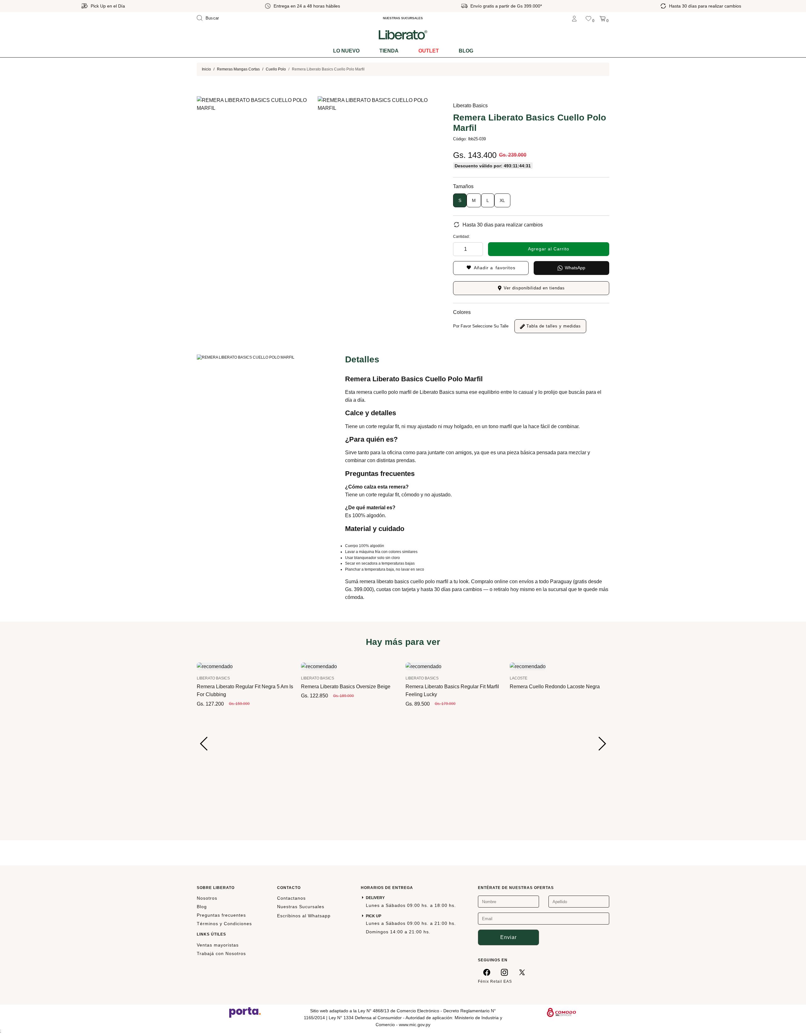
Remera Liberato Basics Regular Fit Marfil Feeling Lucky (452, 690)
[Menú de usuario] (574, 18)
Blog (466, 50)
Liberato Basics (470, 105)
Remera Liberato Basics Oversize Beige (345, 686)
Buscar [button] (212, 18)
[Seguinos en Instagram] (504, 972)
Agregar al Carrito (548, 248)
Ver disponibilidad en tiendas (533, 288)
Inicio (206, 69)
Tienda (389, 50)
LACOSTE (518, 678)
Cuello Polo (276, 69)
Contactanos (291, 898)
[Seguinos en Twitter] (522, 972)
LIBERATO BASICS (213, 678)
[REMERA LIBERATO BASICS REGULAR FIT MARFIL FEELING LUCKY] (423, 666)
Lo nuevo (346, 50)
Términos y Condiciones (224, 923)
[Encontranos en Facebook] (487, 972)
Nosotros (207, 898)
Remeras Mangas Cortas (238, 69)
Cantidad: (461, 236)
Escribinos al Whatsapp (304, 915)
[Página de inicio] (403, 35)
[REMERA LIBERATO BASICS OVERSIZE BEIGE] (319, 666)
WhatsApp (575, 267)
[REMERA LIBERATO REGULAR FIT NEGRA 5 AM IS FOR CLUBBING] (215, 666)
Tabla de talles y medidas (553, 326)
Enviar (508, 937)
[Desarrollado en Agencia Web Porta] (245, 1011)
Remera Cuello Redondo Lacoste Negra (555, 686)
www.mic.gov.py (414, 1024)
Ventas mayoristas (218, 944)
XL (502, 200)
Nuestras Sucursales (300, 906)
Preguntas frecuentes (221, 915)
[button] (204, 744)
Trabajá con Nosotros (221, 953)
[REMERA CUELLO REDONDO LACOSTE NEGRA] (528, 666)
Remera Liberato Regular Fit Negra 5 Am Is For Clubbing (245, 690)
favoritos (494, 267)
